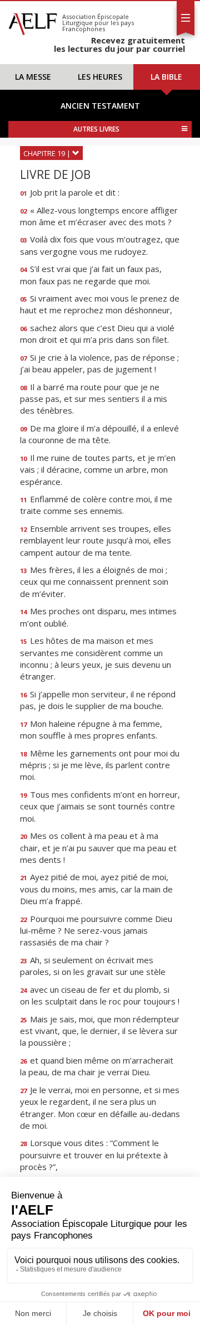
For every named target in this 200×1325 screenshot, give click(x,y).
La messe (33, 76)
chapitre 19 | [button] (47, 153)
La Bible (166, 76)
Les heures (100, 76)
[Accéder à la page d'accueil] (32, 21)
